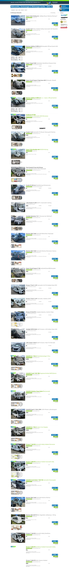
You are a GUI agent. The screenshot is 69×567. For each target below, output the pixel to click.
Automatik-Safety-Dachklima (38, 533)
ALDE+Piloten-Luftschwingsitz (41, 409)
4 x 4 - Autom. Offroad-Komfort (41, 98)
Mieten (29, 2)
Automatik (38, 391)
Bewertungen (65, 22)
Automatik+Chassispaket (41, 480)
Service (32, 2)
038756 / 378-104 (64, 10)
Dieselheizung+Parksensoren (38, 185)
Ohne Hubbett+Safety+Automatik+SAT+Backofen (42, 29)
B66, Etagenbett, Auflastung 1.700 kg (41, 515)
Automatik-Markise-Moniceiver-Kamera (41, 251)
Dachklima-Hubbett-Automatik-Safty (40, 461)
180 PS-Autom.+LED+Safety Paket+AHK (41, 329)
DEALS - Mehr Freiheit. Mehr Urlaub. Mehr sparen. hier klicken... (34, 0)
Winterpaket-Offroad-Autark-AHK (42, 46)
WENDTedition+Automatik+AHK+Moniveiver (37, 115)
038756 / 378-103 (64, 7)
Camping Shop (35, 2)
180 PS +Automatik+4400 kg (38, 203)
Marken (24, 2)
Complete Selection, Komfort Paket (40, 312)
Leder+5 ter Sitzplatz (37, 427)
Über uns (39, 2)
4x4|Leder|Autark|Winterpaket (41, 268)
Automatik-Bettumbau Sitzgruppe (39, 233)
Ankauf (27, 2)
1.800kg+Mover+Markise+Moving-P (41, 16)
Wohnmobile (12, 2)
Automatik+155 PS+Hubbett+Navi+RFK (41, 285)
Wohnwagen (21, 2)
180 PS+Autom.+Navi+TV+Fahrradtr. (40, 342)
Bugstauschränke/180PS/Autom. (41, 373)
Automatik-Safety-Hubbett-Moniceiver (40, 444)
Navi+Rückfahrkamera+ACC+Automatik (36, 168)
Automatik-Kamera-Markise (38, 497)
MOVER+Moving (37, 149)
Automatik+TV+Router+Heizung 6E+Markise (40, 132)
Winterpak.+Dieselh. (41, 80)
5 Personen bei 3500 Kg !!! (39, 216)
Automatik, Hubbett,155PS (38, 298)
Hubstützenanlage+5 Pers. (38, 356)
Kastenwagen (17, 2)
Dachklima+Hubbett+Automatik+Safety (40, 550)
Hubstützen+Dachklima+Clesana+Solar (41, 63)
